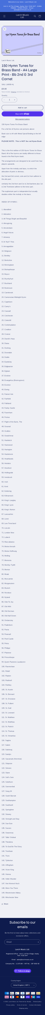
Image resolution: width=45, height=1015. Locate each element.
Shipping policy (23, 1008)
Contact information (35, 1005)
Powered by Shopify (25, 1001)
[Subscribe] (38, 942)
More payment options (22, 119)
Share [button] (6, 904)
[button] (4, 16)
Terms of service (22, 1005)
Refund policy (37, 1001)
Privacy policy (10, 1005)
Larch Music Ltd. (14, 1001)
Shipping (13, 91)
